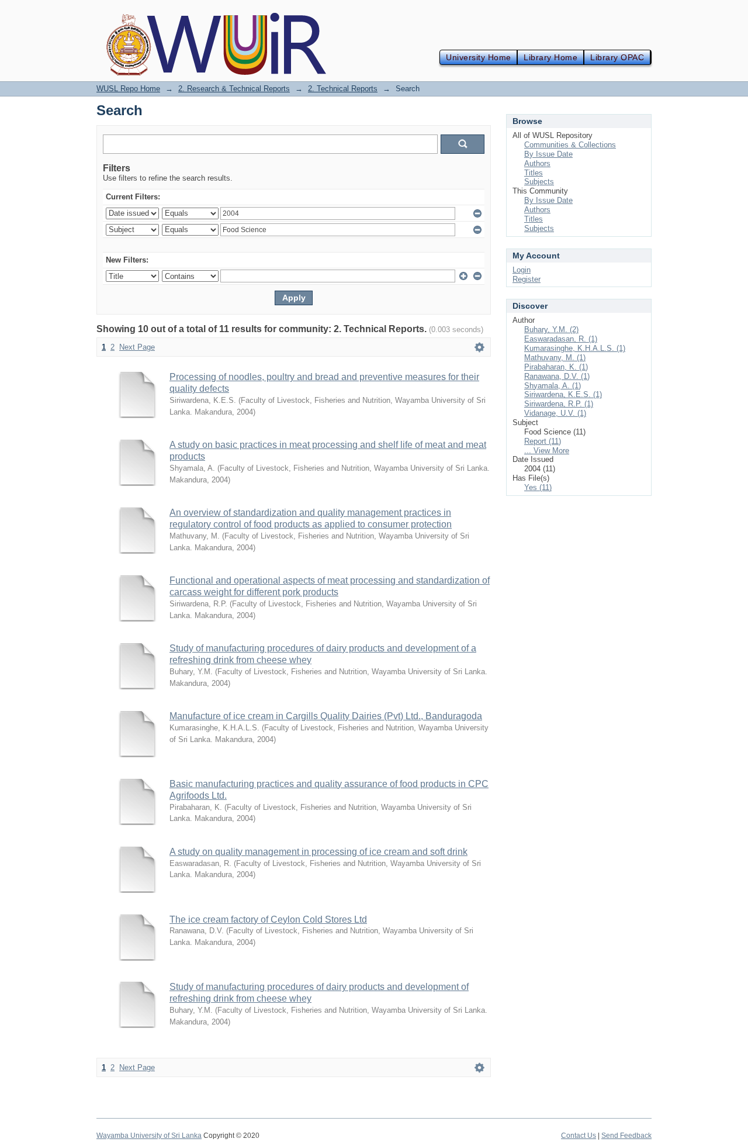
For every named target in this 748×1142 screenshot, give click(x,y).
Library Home (550, 57)
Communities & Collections (570, 144)
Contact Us (578, 1135)
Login (521, 269)
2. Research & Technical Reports (234, 88)
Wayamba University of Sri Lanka (149, 1135)
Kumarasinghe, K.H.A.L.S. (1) (574, 348)
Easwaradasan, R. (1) (560, 338)
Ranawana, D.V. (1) (557, 376)
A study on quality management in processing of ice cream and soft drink (318, 852)
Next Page (137, 347)
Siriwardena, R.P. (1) (558, 403)
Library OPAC (617, 57)
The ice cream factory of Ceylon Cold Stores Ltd (268, 919)
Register (526, 279)
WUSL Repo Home (128, 88)
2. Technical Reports (343, 88)
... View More (546, 450)
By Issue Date (548, 154)
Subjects (539, 181)
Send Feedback (626, 1135)
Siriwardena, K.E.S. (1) (563, 394)
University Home (478, 57)
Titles (533, 172)
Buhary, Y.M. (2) (551, 329)
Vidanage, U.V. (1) (555, 413)
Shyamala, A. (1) (552, 385)
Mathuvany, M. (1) (555, 357)
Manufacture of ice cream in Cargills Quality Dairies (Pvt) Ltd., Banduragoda (325, 716)
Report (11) (542, 441)
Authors (537, 163)
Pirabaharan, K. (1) (556, 367)
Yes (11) (538, 487)
